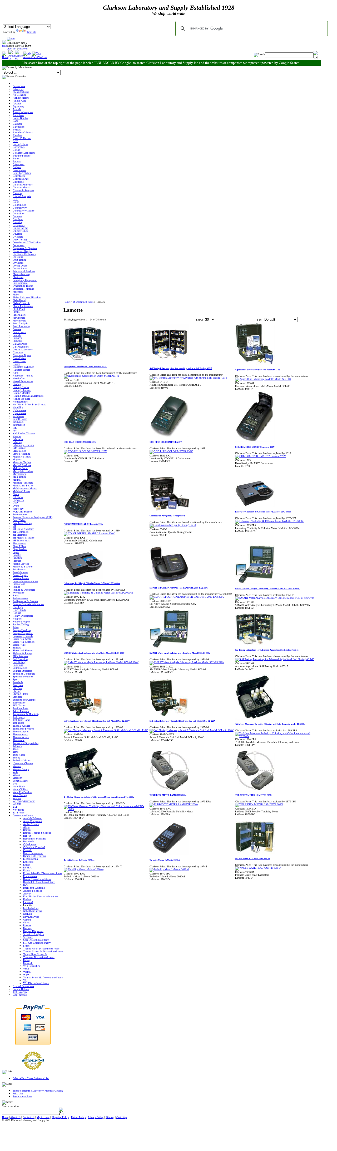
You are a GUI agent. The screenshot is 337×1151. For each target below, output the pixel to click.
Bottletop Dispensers (24, 152)
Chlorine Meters (21, 187)
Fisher (16, 294)
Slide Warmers (20, 656)
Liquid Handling (21, 453)
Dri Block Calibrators (24, 254)
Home (66, 301)
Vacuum (17, 766)
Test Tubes (18, 722)
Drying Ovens (20, 265)
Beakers (17, 129)
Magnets (17, 459)
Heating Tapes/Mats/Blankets (28, 395)
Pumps (16, 586)
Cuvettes (17, 233)
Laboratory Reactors (23, 445)
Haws (15, 372)
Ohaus (16, 494)
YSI (15, 806)
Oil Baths (18, 497)
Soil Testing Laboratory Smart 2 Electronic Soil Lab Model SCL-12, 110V (97, 721)
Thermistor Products (23, 728)
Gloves (16, 364)
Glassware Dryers (22, 355)
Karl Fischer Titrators (24, 433)
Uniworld (28, 963)
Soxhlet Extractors (22, 670)
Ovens (16, 505)
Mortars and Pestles (23, 485)
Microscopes (19, 474)
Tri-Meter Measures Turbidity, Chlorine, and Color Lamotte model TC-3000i (99, 797)
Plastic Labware (21, 563)
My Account (43, 1117)
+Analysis (18, 89)
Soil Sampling (20, 659)
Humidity (18, 407)
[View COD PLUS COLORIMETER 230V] (171, 451)
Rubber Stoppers (21, 621)
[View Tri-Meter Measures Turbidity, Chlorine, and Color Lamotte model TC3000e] (277, 736)
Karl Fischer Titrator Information (40, 896)
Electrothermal (30, 858)
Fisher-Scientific (21, 303)
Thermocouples (21, 731)
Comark (27, 850)
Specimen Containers (24, 673)
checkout (23, 48)
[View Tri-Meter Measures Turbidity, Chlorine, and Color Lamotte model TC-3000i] (106, 809)
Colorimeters (19, 204)
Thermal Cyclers (21, 725)
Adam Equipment (32, 821)
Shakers (17, 647)
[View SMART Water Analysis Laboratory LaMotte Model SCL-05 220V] (187, 662)
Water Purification (22, 792)
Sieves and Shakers (23, 650)
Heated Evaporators (23, 381)
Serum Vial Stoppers (23, 641)
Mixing (17, 479)
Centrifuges (19, 175)
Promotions (19, 86)
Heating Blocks (21, 387)
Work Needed (20, 994)
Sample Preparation (23, 633)
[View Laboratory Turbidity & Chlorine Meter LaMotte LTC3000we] (98, 592)
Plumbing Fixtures (23, 566)
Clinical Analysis (22, 196)
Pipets (16, 552)
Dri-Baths (18, 256)
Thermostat (18, 740)
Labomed (28, 902)
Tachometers (19, 702)
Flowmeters (19, 317)
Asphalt (17, 109)
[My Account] (27, 57)
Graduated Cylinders (23, 366)
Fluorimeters (19, 320)
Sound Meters (20, 667)
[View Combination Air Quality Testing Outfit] (173, 525)
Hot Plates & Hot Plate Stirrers (29, 404)
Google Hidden (21, 989)
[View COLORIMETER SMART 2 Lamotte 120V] (260, 456)
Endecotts (28, 861)
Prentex (27, 925)
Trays (15, 751)
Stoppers (17, 696)
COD (15, 199)
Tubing (16, 757)
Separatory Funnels (23, 636)
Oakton (27, 919)
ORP (15, 502)
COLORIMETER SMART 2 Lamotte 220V (83, 524)
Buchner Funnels (22, 155)
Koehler (27, 899)
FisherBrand (19, 300)
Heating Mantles (21, 392)
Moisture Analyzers (23, 482)
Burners (17, 161)
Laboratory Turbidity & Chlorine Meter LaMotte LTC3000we (92, 583)
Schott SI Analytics (33, 934)
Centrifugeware (20, 178)
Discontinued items (23, 815)
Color (16, 201)
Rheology (18, 607)
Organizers (18, 500)
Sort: (259, 319)
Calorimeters (19, 170)
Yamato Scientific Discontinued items (43, 977)
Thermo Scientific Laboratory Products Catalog (38, 1090)
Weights (17, 803)
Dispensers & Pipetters (25, 248)
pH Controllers (20, 531)
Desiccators (18, 245)
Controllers (18, 213)
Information (19, 424)
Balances (17, 123)
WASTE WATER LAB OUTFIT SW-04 (252, 858)
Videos (16, 774)
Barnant (27, 829)
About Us (15, 1117)
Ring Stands (19, 610)
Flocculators (19, 314)
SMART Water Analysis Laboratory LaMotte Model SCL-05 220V (180, 653)
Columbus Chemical (34, 847)
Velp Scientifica (31, 965)
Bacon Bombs (20, 118)
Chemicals (18, 181)
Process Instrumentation (25, 581)
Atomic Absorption (23, 112)
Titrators (17, 746)
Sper (15, 679)
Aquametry (18, 106)
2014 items (18, 812)
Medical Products (22, 465)
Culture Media (20, 228)
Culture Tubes (20, 230)
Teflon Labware (21, 711)
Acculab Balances (32, 818)
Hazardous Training (23, 375)
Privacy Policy (95, 1117)
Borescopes (18, 146)
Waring (27, 971)
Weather (17, 798)
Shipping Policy (60, 1117)
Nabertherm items (32, 910)
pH (14, 526)
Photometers (19, 543)
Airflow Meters (21, 97)
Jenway (27, 893)
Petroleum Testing (22, 523)
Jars (15, 430)
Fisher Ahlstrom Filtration (27, 297)
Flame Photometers (23, 306)
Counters (17, 216)
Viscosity (17, 777)
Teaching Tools (20, 708)
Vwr (15, 783)
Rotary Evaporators (23, 615)
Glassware (18, 352)
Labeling (17, 442)
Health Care (19, 378)
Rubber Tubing (21, 624)
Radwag (27, 928)
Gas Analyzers (20, 343)
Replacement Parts (22, 1096)
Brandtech (28, 841)
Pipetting (17, 557)
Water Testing (20, 795)
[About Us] (11, 58)
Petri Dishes (19, 520)
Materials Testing (22, 462)
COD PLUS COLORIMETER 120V (80, 442)
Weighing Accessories (24, 801)
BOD (15, 141)
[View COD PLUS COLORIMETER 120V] (85, 451)
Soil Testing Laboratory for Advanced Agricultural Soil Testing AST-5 (181, 368)
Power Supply (20, 575)
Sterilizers (18, 685)
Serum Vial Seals (22, 638)
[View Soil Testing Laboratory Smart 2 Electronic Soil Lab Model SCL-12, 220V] (192, 730)
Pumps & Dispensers (24, 589)
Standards (18, 682)
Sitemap (110, 1117)
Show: (199, 319)
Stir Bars (17, 688)
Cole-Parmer (29, 844)
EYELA (27, 867)
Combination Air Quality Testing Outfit (167, 516)
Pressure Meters (21, 578)
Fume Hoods (19, 332)
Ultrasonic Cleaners (23, 763)
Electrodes (18, 277)
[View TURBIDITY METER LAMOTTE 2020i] (259, 804)
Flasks (16, 311)
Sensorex (28, 937)
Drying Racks (20, 268)
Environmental (20, 283)
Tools (15, 748)
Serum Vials (19, 644)
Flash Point (19, 309)
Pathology (18, 508)
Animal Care (19, 100)
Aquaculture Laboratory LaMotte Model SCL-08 (257, 370)
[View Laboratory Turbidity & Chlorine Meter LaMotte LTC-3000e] (269, 521)
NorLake (27, 913)
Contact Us (28, 1117)
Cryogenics (18, 225)
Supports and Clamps (24, 699)
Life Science (19, 447)
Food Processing (21, 326)
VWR (26, 968)
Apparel (17, 103)
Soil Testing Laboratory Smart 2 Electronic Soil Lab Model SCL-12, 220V (183, 721)
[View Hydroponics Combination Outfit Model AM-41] (91, 375)
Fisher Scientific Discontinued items (42, 873)
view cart (11, 48)
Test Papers (18, 717)
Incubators (18, 421)
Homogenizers (20, 401)
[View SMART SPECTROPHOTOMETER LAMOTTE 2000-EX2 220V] (187, 596)
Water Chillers (20, 789)
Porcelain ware (20, 572)
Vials (15, 772)
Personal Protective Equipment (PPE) (32, 517)
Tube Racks (19, 754)
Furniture (17, 340)
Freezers (17, 329)
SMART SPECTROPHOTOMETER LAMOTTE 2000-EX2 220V (179, 588)
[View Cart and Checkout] (39, 57)
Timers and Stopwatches (25, 743)
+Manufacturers (21, 92)
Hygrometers (19, 413)
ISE (15, 427)
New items (18, 809)
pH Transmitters (21, 540)
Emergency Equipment (25, 280)
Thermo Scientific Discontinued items (43, 951)
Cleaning (17, 193)
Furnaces (17, 337)
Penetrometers (20, 514)
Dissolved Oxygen (22, 251)
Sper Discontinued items (36, 939)
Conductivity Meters (23, 210)
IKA (25, 884)
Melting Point (20, 468)
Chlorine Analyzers (23, 184)
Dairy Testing (20, 239)
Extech (26, 864)
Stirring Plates (20, 693)
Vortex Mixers (20, 780)
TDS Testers (19, 705)
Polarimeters (19, 569)
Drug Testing (19, 259)
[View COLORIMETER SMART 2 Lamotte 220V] (89, 533)
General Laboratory (23, 349)
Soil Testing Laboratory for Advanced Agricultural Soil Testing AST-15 (267, 650)
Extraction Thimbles (23, 288)
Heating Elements (22, 390)
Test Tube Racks (21, 719)
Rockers (17, 612)
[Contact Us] (19, 58)
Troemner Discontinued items (38, 957)
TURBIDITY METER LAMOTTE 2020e (168, 795)
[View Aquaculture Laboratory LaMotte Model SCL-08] (263, 379)
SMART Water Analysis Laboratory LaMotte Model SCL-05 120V (94, 653)
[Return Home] (4, 45)
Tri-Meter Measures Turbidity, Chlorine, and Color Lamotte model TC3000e (270, 724)
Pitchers (17, 560)
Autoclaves (18, 115)
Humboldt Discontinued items (39, 882)
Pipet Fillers (19, 546)
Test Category (20, 992)
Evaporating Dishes (23, 285)
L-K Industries (30, 908)
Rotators (17, 618)
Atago (26, 827)
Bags (15, 120)
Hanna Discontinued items (37, 879)
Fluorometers (30, 876)
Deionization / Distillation (27, 242)
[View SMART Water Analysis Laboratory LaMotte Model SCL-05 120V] (101, 662)
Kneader (17, 436)
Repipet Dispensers (33, 931)
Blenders (17, 135)
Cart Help (121, 1117)
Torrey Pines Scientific (35, 954)
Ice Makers (18, 416)
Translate (31, 32)
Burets (16, 158)
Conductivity (20, 207)
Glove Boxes (19, 361)
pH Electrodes (20, 534)
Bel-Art (27, 835)
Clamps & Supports (23, 190)
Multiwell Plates (21, 491)
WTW (26, 974)
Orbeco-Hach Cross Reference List (31, 1078)
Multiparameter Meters (25, 488)
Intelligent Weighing (34, 887)
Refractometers (20, 598)
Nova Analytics (31, 916)
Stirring (17, 691)
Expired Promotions (23, 986)
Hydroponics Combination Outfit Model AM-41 (85, 366)
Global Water (19, 358)
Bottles (16, 149)
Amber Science (31, 824)
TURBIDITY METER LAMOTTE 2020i (253, 795)
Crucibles (18, 219)
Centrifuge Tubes (22, 173)
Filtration (18, 291)
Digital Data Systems (34, 856)
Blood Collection (22, 138)
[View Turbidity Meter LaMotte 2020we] (83, 869)
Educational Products (24, 271)
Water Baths (19, 786)
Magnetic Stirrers (22, 456)
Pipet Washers (20, 549)
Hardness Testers (21, 369)
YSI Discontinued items (36, 983)
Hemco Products (21, 398)
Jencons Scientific (32, 890)
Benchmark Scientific (34, 838)
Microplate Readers (23, 471)
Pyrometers (18, 592)
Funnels (17, 335)
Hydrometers (19, 410)
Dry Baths (18, 262)
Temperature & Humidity (26, 714)
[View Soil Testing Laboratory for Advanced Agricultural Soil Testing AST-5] (188, 377)
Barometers (18, 126)
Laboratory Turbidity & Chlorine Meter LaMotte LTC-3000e (263, 512)
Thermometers (20, 734)
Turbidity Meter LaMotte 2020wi (165, 860)
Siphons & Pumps (22, 653)
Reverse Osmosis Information (28, 604)
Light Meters (19, 450)
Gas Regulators (21, 346)
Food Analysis (20, 323)
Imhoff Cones (20, 419)
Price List (18, 1093)
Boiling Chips (20, 144)
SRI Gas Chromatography (37, 942)
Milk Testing (19, 476)
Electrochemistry (21, 274)
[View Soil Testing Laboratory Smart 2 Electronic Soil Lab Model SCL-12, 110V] (106, 730)
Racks (16, 595)
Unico (26, 960)
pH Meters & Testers (23, 537)
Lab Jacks (18, 439)
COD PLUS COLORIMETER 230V (166, 442)
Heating (17, 384)
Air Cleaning (19, 94)
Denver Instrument (33, 853)
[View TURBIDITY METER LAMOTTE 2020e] (174, 804)
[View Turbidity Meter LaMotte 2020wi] (169, 869)
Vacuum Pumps (21, 769)
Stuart (26, 945)
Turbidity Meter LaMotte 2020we (79, 860)
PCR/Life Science (22, 511)
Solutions (18, 665)
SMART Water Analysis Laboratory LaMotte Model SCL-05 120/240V (267, 588)
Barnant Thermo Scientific (37, 832)
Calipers (17, 167)
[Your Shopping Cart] (11, 38)
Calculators (18, 164)
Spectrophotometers (23, 676)
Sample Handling (22, 630)
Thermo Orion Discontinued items (41, 948)
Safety (16, 627)
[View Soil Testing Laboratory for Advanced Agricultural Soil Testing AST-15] (274, 659)
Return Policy (78, 1117)
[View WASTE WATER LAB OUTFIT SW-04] (258, 867)
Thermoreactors (21, 737)
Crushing (17, 222)
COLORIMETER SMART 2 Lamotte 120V (255, 447)
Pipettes (17, 555)
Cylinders (18, 236)
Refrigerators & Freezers (25, 601)
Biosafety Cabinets (23, 132)
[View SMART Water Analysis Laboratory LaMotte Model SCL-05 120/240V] (275, 597)
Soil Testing (19, 662)
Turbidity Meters (22, 760)
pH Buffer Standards (23, 528)
